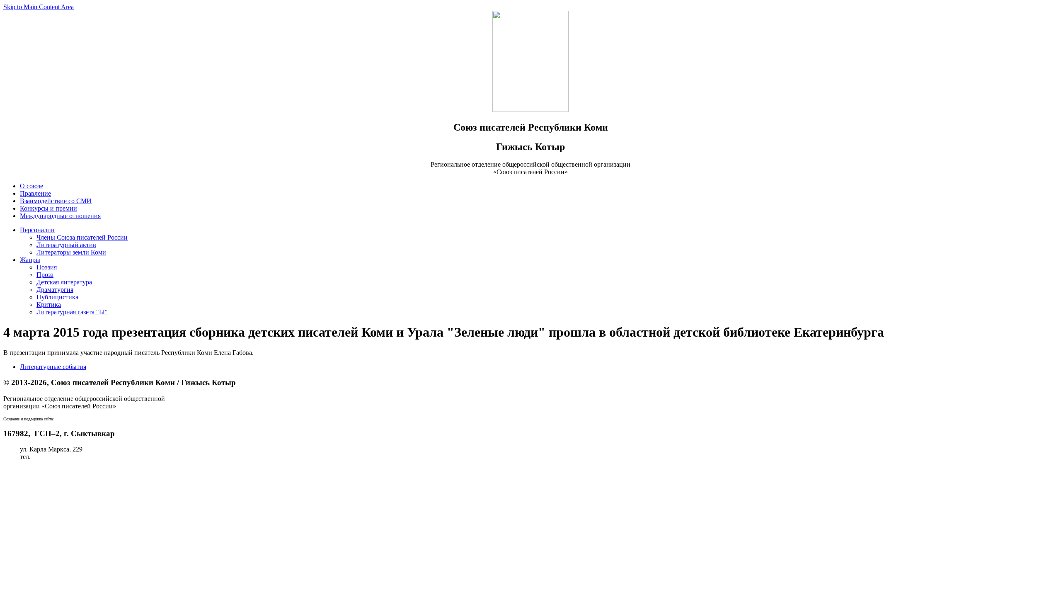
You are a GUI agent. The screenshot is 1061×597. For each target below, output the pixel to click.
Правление (35, 193)
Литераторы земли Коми (71, 252)
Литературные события (53, 366)
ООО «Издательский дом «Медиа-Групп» (91, 419)
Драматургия (54, 289)
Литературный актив (66, 244)
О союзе (31, 185)
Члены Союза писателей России (82, 237)
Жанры (30, 259)
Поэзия (46, 267)
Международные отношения (60, 215)
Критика (48, 304)
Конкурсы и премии (48, 208)
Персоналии (37, 229)
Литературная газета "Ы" (72, 311)
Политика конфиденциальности (48, 470)
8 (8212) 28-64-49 (56, 456)
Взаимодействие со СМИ (56, 200)
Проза (44, 274)
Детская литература (64, 282)
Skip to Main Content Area (38, 6)
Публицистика (57, 297)
